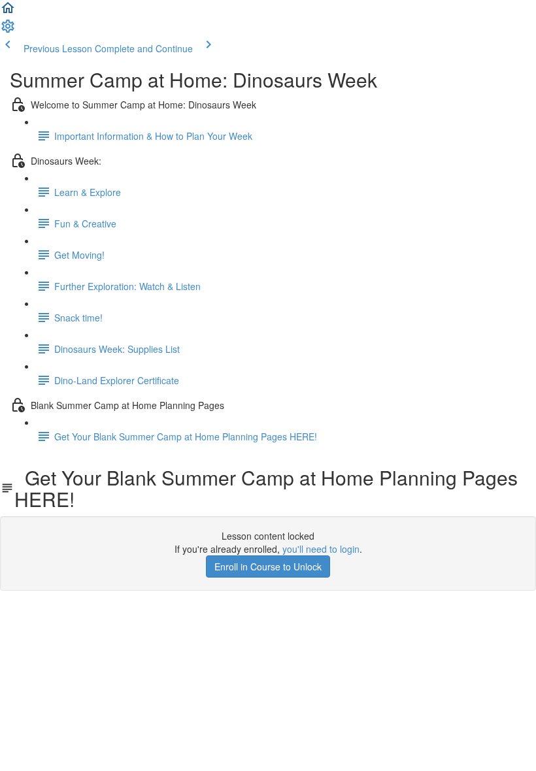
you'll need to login (321, 548)
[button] (8, 11)
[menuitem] (8, 30)
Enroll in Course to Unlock (268, 566)
